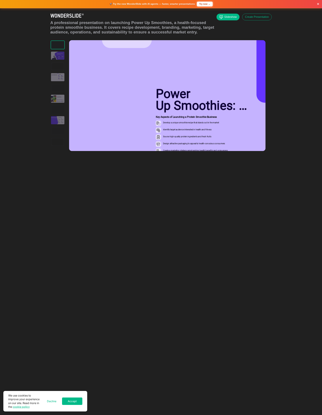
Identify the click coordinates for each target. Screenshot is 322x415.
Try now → (204, 4)
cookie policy (21, 406)
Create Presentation (257, 16)
